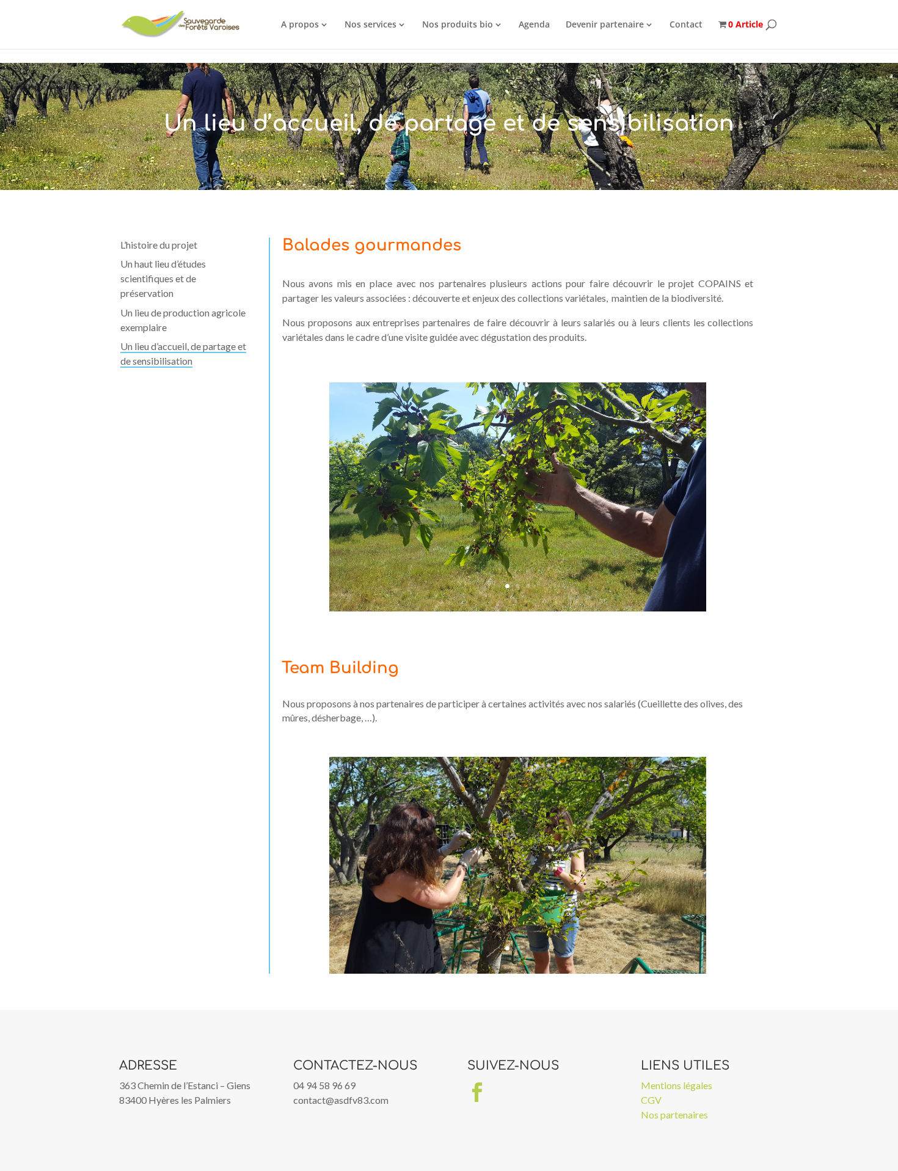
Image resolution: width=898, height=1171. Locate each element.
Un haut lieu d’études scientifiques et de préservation (163, 278)
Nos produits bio (457, 24)
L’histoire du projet (158, 244)
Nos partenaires (674, 1114)
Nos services (370, 24)
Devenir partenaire (605, 24)
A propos (300, 24)
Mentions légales (676, 1085)
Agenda (534, 24)
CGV (651, 1100)
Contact (686, 24)
